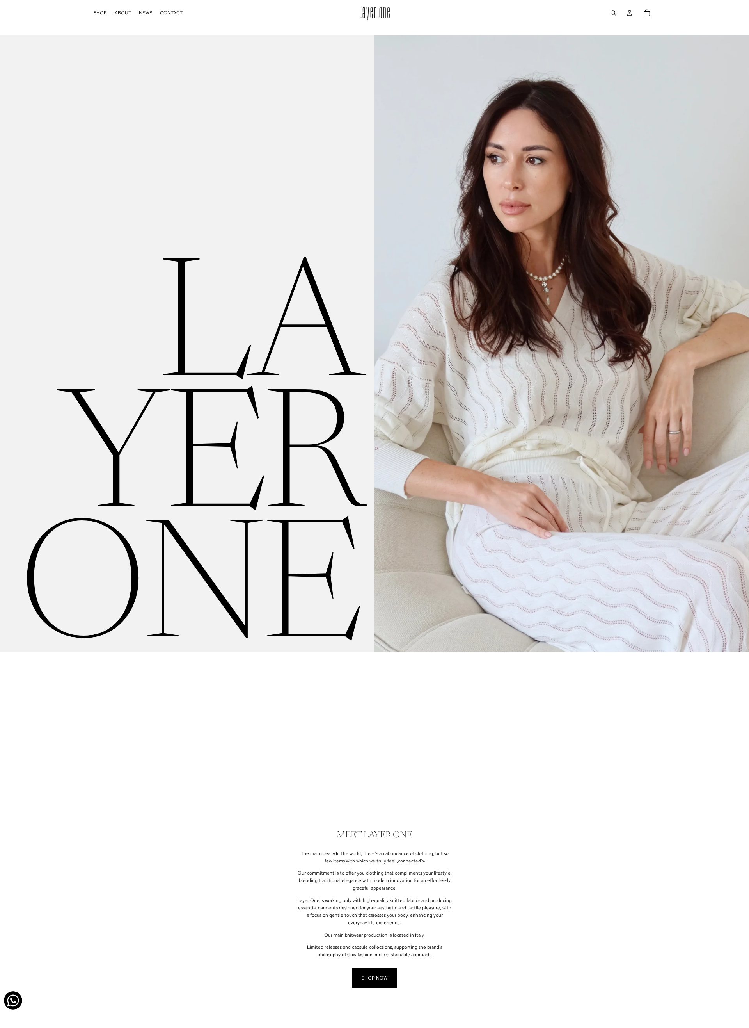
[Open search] (613, 12)
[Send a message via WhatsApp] (13, 1000)
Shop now (375, 978)
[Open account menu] (629, 12)
